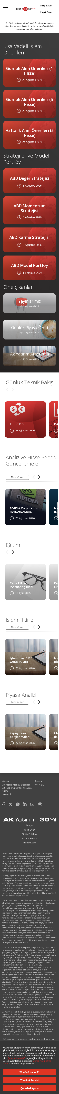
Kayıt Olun (46, 12)
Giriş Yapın (46, 5)
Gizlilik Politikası (29, 834)
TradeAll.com (29, 842)
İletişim (29, 825)
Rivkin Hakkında (30, 838)
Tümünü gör (17, 477)
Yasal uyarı (29, 829)
